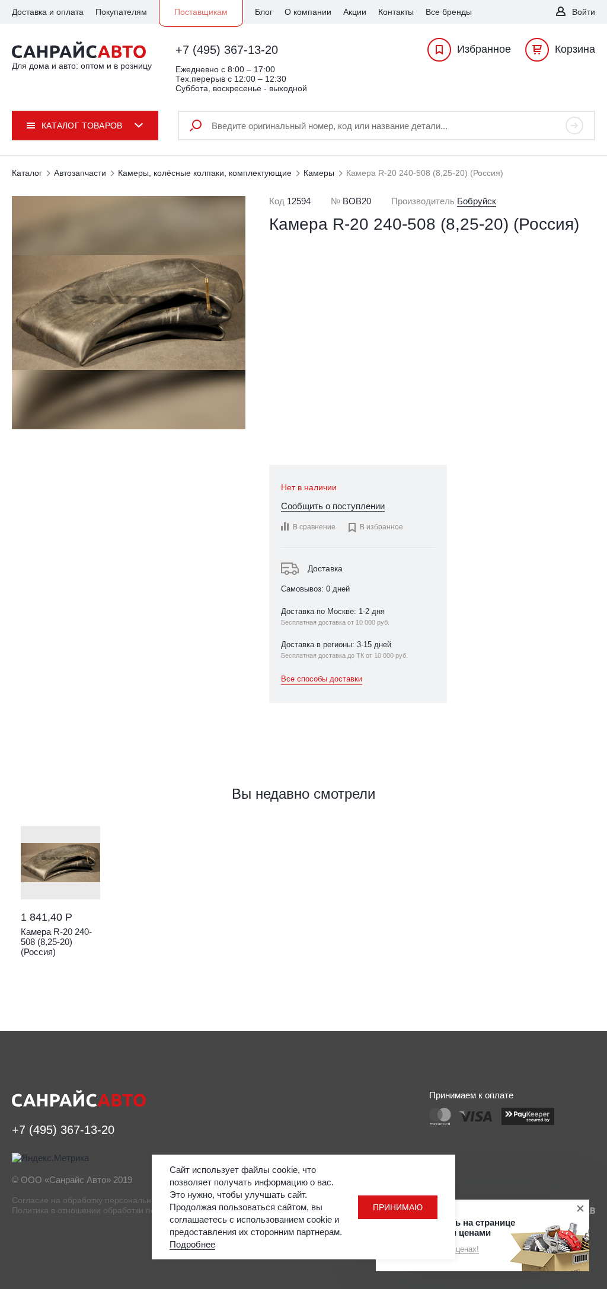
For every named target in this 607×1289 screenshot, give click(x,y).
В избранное (375, 527)
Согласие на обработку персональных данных (102, 1200)
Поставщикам (201, 12)
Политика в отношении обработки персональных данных (123, 1210)
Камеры (319, 173)
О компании (308, 12)
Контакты (396, 12)
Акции (354, 12)
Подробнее (192, 1244)
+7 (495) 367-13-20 (226, 49)
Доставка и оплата (48, 12)
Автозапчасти (80, 173)
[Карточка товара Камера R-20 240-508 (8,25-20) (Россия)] (60, 862)
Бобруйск (476, 201)
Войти (583, 12)
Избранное (484, 49)
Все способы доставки (321, 678)
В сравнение (314, 527)
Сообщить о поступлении (333, 506)
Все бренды (449, 12)
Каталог (27, 173)
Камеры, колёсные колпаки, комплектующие (205, 173)
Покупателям (121, 12)
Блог (264, 12)
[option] (60, 904)
